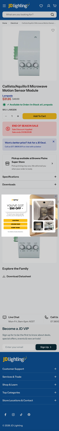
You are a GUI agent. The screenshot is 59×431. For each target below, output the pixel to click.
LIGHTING (15, 220)
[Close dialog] (55, 196)
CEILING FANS (15, 224)
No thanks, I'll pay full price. (15, 231)
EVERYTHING (15, 228)
